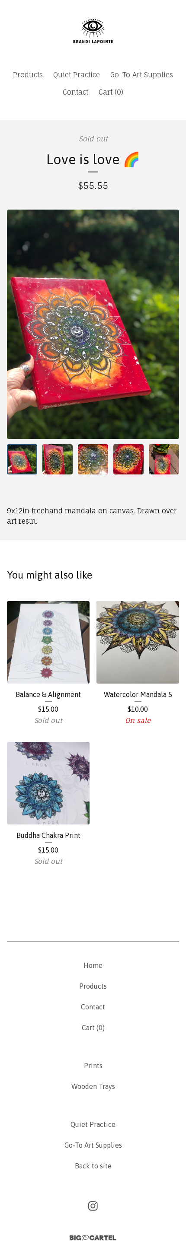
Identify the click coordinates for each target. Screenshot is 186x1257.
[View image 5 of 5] (164, 459)
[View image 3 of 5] (93, 459)
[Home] (92, 31)
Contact (75, 92)
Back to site (93, 1166)
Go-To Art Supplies (141, 74)
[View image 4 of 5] (128, 459)
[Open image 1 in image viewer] (93, 324)
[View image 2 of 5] (57, 459)
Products (28, 74)
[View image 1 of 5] (22, 459)
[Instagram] (93, 1206)
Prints (93, 1065)
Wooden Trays (93, 1086)
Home (93, 965)
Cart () (111, 92)
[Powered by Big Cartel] (93, 1238)
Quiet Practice (76, 74)
